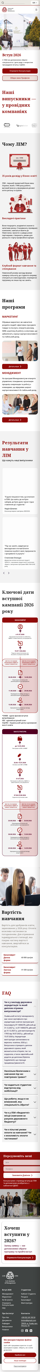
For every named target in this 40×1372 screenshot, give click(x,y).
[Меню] (36, 10)
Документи (7, 1320)
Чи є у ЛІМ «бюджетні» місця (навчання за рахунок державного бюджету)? (17, 1117)
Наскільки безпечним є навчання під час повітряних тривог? (17, 1073)
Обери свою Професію (20, 78)
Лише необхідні (20, 1361)
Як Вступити (7, 1300)
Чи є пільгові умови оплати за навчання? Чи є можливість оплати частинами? (17, 1134)
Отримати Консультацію (8, 1304)
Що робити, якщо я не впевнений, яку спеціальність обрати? (16, 1101)
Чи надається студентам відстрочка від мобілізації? (17, 1087)
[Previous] (3, 573)
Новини (5, 1330)
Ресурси (24, 1297)
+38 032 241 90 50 (28, 1317)
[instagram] (22, 1330)
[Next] (8, 573)
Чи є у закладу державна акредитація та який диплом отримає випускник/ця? (18, 1007)
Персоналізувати (20, 1366)
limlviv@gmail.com (28, 1320)
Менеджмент (7, 1294)
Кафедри (6, 1323)
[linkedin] (31, 1330)
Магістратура (26, 1303)
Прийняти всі (20, 1355)
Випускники (7, 1327)
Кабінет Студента (28, 1294)
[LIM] (8, 9)
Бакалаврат (26, 1300)
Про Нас (5, 1317)
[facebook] (26, 1330)
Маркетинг (7, 1297)
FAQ (3, 1308)
